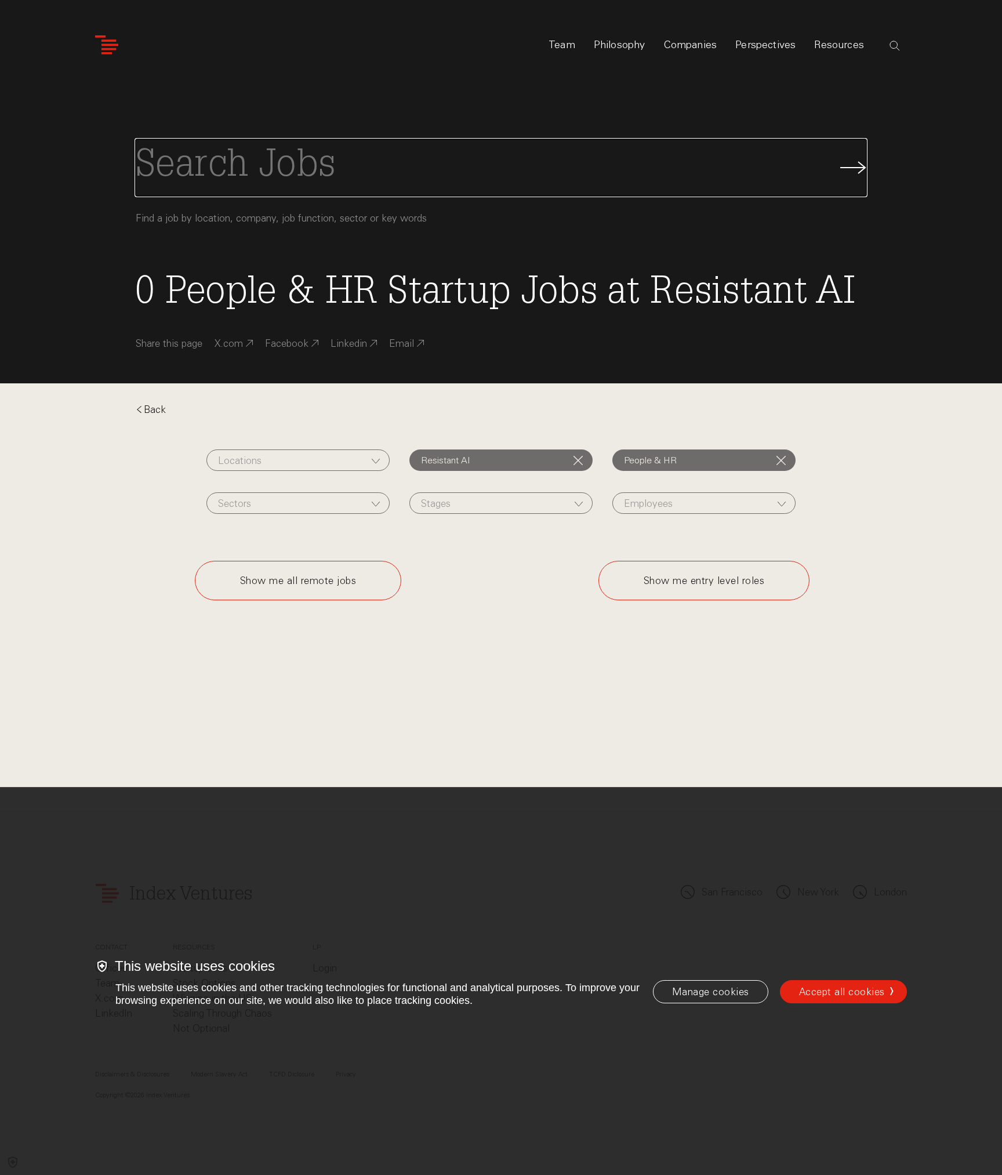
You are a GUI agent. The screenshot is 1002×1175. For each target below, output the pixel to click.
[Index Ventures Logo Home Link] (106, 45)
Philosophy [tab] (619, 44)
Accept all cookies (842, 992)
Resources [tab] (839, 44)
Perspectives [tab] (765, 44)
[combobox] (297, 460)
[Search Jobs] (501, 167)
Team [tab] (562, 44)
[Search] (895, 46)
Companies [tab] (690, 44)
